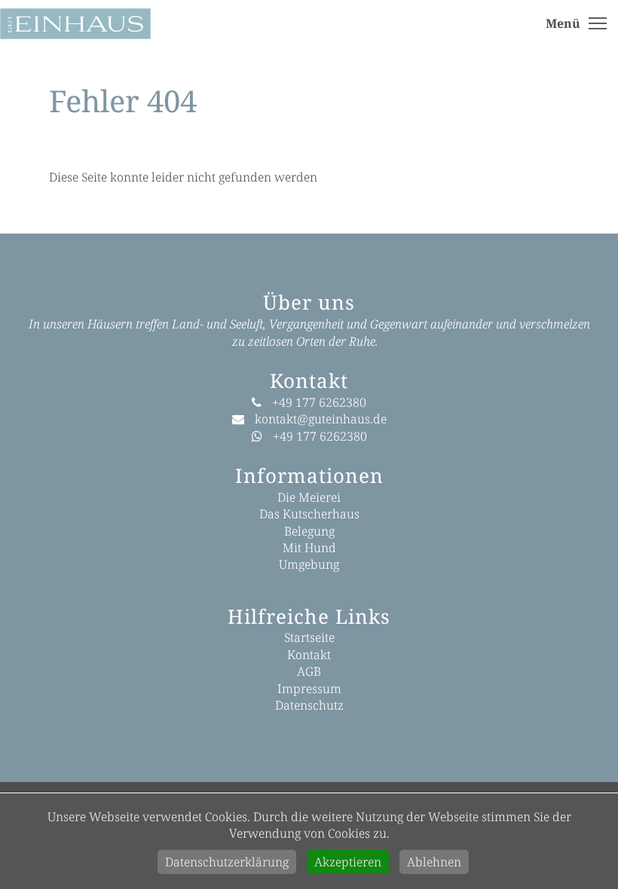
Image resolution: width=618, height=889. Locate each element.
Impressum (309, 688)
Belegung (309, 531)
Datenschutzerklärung (227, 862)
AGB (309, 671)
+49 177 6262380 (319, 402)
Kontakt (309, 654)
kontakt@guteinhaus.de (321, 419)
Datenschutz (309, 705)
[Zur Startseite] (94, 22)
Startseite (309, 637)
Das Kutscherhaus (309, 514)
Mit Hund (309, 547)
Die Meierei (309, 497)
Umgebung (309, 564)
